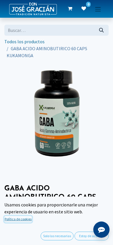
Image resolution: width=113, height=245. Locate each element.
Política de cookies (18, 219)
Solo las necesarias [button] (57, 236)
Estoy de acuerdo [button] (91, 236)
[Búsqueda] (101, 30)
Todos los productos (24, 41)
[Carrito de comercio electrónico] (70, 9)
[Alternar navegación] (98, 8)
